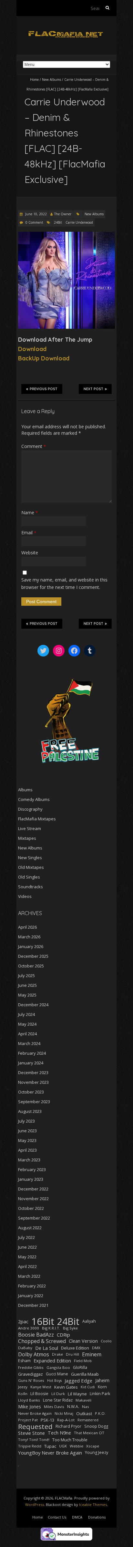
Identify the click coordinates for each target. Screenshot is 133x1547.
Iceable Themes (93, 1504)
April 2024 (27, 1034)
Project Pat (28, 1419)
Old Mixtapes (31, 867)
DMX (96, 1347)
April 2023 (27, 1150)
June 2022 (27, 1247)
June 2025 (27, 985)
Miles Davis (54, 1406)
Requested (35, 1426)
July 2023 (26, 1121)
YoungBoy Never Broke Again (50, 1452)
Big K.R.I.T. (51, 1328)
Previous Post (43, 389)
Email (28, 532)
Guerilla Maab (85, 1374)
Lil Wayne (77, 1394)
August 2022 (30, 1228)
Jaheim (102, 1380)
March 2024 (29, 1043)
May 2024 (27, 1024)
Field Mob (83, 1360)
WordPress (34, 1504)
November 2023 (33, 1082)
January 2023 (30, 1179)
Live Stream (29, 828)
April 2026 (27, 927)
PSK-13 (47, 1420)
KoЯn (22, 1393)
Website (29, 552)
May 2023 (27, 1140)
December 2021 (33, 1305)
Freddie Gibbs (31, 1367)
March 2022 (29, 1276)
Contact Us (57, 1517)
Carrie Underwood (79, 222)
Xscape (92, 1446)
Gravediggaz (30, 1374)
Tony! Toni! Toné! (33, 1439)
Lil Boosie (39, 1393)
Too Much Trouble (69, 1440)
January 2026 (30, 946)
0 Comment (34, 222)
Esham (24, 1360)
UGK (63, 1446)
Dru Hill (72, 1354)
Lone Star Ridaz (58, 1400)
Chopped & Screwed (42, 1341)
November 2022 (33, 1198)
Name (29, 512)
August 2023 (30, 1111)
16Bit (42, 1321)
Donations (97, 1517)
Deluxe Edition (75, 1348)
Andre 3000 (28, 1328)
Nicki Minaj (64, 1413)
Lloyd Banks (29, 1400)
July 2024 (26, 1014)
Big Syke (70, 1328)
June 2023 (27, 1131)
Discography (30, 809)
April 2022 (27, 1266)
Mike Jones (29, 1406)
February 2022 (32, 1286)
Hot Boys (54, 1380)
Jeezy (22, 1386)
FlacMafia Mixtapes (37, 819)
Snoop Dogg (96, 1426)
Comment (33, 446)
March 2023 (29, 1160)
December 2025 (33, 956)
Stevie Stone (31, 1433)
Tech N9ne (59, 1433)
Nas (85, 1406)
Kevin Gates (66, 1387)
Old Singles (29, 877)
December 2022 (33, 1189)
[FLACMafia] (66, 32)
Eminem (91, 1354)
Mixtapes (27, 838)
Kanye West (40, 1386)
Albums (25, 790)
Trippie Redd (29, 1446)
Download (32, 349)
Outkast (84, 1413)
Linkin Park (100, 1393)
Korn (102, 1387)
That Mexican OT (89, 1432)
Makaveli (83, 1400)
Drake (57, 1354)
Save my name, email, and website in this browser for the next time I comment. (64, 583)
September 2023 (34, 1101)
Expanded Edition (52, 1361)
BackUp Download (43, 358)
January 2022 (30, 1295)
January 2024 (30, 1063)
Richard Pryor (68, 1426)
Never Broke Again (35, 1413)
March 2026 (29, 937)
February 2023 (32, 1169)
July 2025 (26, 975)
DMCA (77, 1517)
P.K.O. (100, 1413)
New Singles (30, 857)
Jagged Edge (78, 1380)
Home (34, 79)
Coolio (106, 1341)
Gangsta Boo (58, 1367)
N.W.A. (73, 1406)
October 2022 (31, 1208)
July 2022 (26, 1237)
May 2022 (27, 1257)
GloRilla (80, 1367)
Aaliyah (89, 1321)
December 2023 (33, 1072)
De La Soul (46, 1348)
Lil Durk (58, 1393)
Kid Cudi (88, 1387)
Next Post (93, 389)
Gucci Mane (57, 1374)
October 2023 (31, 1092)
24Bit (58, 222)
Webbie (76, 1446)
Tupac (50, 1446)
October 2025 (31, 966)
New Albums (51, 79)
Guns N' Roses (31, 1380)
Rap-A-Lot (66, 1419)
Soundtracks (30, 887)
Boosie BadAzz (36, 1334)
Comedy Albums (34, 799)
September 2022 (34, 1218)
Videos (25, 896)
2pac (23, 1321)
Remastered (87, 1420)
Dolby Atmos (33, 1354)
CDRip (63, 1334)
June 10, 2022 (35, 214)
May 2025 (27, 995)
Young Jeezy (96, 1452)
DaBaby (25, 1347)
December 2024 (33, 1005)
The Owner (62, 214)
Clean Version (83, 1341)
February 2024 (32, 1053)
